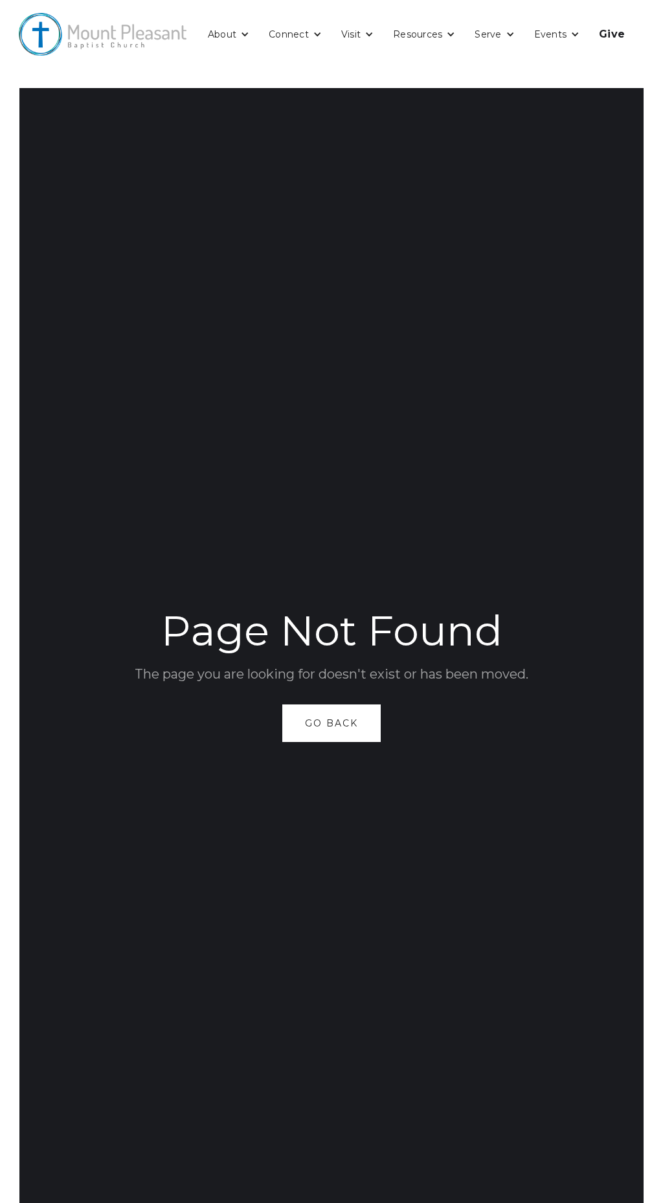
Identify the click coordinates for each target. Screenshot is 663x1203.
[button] (228, 34)
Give (612, 34)
